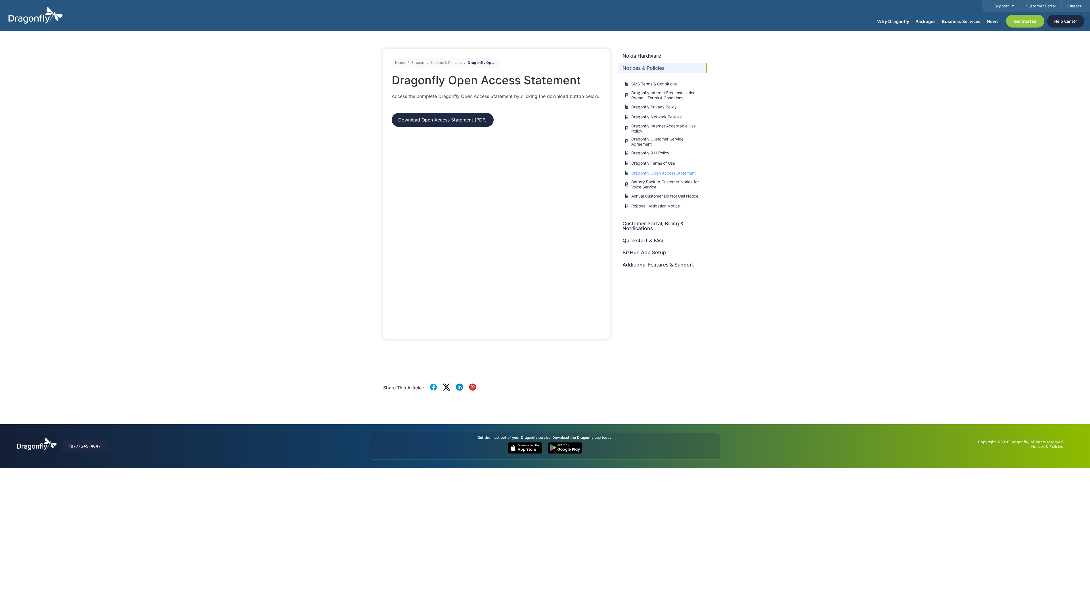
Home (400, 62)
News (993, 21)
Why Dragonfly (893, 21)
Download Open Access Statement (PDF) (442, 120)
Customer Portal (1041, 5)
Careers (1074, 5)
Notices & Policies (446, 62)
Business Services (961, 21)
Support (1002, 5)
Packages (925, 21)
